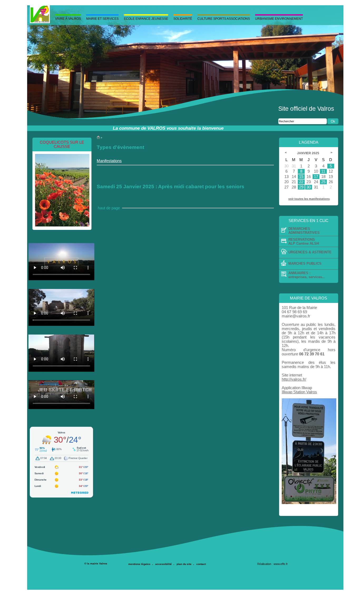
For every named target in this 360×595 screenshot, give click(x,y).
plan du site (184, 564)
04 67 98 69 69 (294, 312)
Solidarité (182, 19)
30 (309, 187)
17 (316, 177)
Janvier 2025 (308, 153)
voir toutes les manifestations (309, 198)
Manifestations (109, 161)
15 (301, 177)
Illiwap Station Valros (299, 392)
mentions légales (139, 564)
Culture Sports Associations (223, 19)
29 (301, 187)
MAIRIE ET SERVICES (102, 19)
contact (201, 564)
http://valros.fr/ (294, 379)
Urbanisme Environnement (279, 19)
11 (323, 171)
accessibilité (163, 564)
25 (323, 182)
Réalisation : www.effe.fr (272, 563)
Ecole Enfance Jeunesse (146, 19)
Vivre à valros (68, 19)
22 (301, 182)
